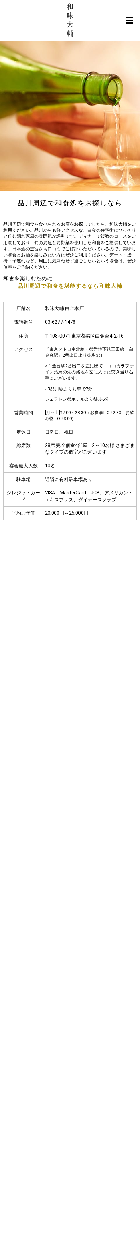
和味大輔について (73, 576)
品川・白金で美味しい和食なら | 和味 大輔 (84, 786)
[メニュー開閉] (129, 20)
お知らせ (48, 576)
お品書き (48, 588)
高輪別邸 (48, 599)
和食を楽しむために (27, 278)
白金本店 (71, 588)
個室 (44, 611)
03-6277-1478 (60, 322)
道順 (66, 599)
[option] (70, 116)
